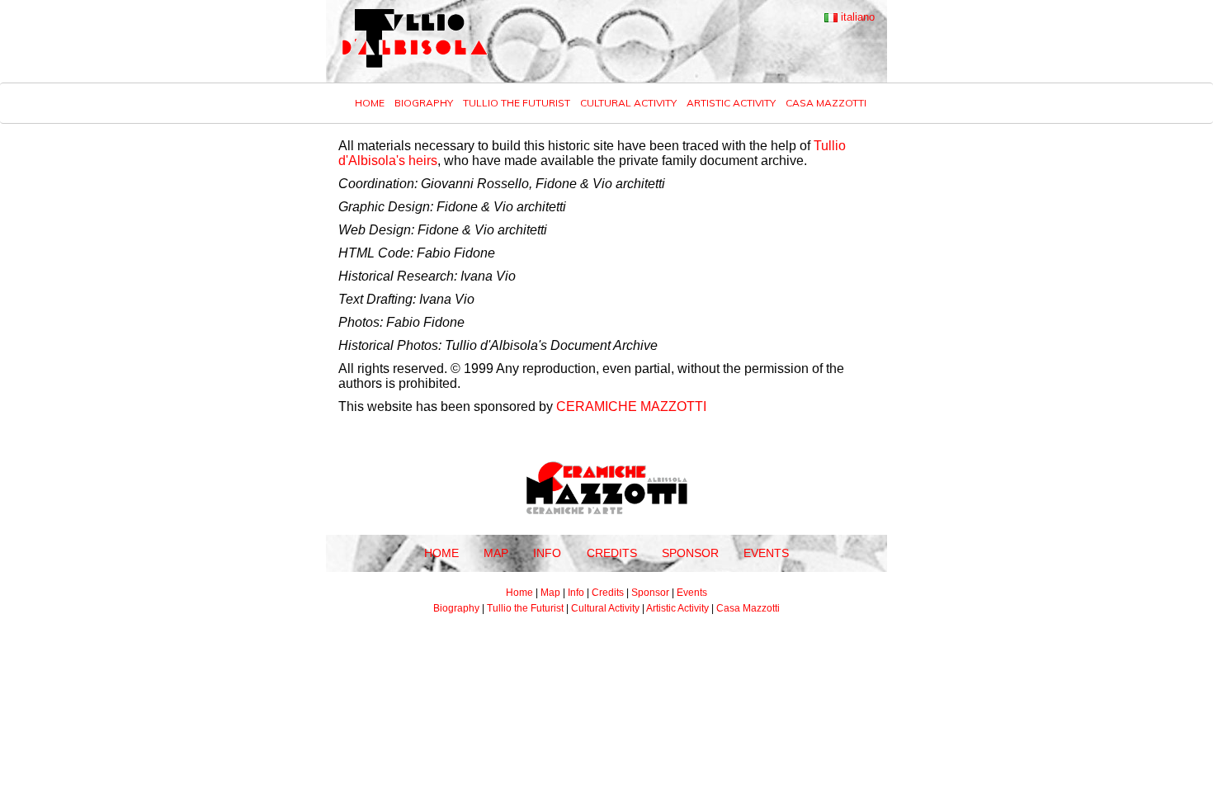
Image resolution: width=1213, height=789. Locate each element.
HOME (441, 553)
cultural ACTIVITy (628, 103)
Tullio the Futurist (525, 608)
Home (370, 103)
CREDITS (612, 553)
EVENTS (766, 553)
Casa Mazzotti (826, 103)
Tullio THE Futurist (516, 103)
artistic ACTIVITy (731, 103)
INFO (547, 553)
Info (576, 592)
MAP (496, 553)
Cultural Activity (605, 608)
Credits (608, 592)
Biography (456, 608)
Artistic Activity (677, 608)
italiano (856, 17)
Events (692, 592)
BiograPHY (423, 103)
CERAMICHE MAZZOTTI (631, 406)
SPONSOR (690, 553)
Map (550, 592)
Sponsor (650, 592)
